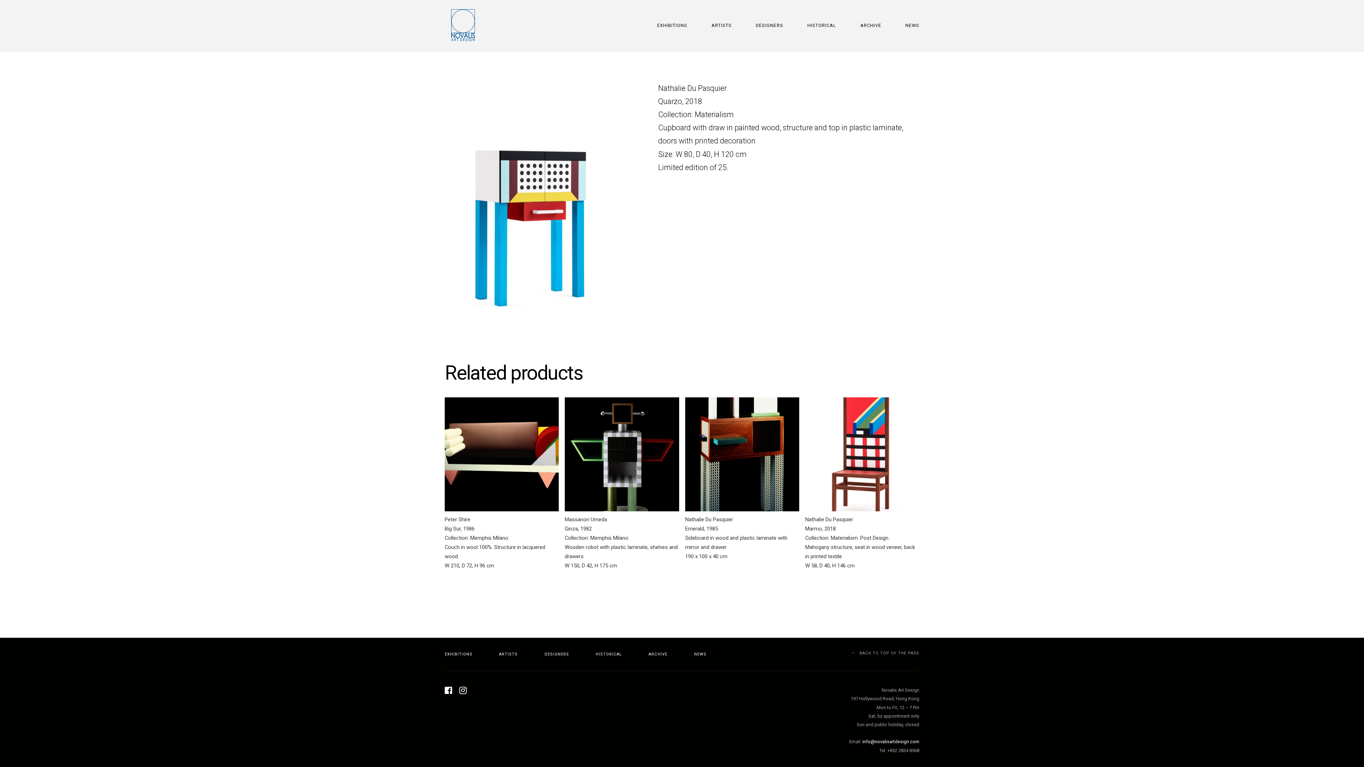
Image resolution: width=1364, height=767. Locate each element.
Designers (769, 25)
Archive (870, 25)
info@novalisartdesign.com (890, 741)
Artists (721, 25)
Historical (821, 25)
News (912, 25)
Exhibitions (672, 25)
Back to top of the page (888, 653)
